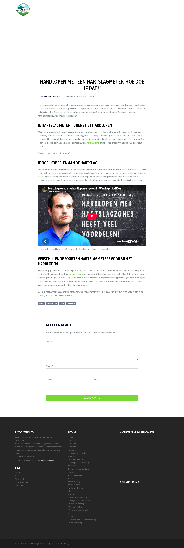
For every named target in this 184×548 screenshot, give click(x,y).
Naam (49, 365)
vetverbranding (58, 173)
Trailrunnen (128, 6)
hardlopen (52, 303)
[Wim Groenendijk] (23, 9)
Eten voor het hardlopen (78, 497)
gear (41, 303)
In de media (72, 446)
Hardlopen (115, 6)
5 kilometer (20, 476)
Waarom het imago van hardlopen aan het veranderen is (38, 446)
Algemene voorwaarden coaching (82, 519)
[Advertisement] (144, 457)
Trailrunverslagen (75, 475)
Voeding (71, 494)
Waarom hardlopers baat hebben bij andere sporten (36, 443)
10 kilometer (20, 479)
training (71, 303)
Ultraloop (72, 472)
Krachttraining (74, 481)
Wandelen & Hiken (75, 507)
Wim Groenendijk (52, 96)
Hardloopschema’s (75, 488)
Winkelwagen (161, 6)
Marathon (19, 485)
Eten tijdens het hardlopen (79, 500)
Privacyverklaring (75, 522)
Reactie (50, 341)
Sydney (66, 543)
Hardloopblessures (76, 459)
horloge (138, 281)
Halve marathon (21, 482)
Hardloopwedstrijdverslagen (80, 462)
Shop (149, 6)
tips (62, 303)
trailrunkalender (47, 460)
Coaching (91, 6)
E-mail (49, 379)
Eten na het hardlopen (77, 503)
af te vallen (76, 169)
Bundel (18, 472)
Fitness (71, 491)
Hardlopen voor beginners (79, 453)
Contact (71, 516)
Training (140, 6)
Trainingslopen (74, 484)
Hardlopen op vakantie (24, 456)
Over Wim (102, 6)
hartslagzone (93, 142)
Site (96, 379)
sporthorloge (76, 274)
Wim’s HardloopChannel (78, 510)
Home (70, 437)
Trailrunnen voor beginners (79, 469)
